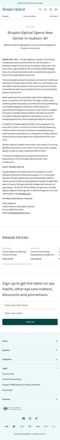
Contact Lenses (29, 16)
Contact (6, 399)
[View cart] (50, 9)
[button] (40, 9)
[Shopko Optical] (13, 9)
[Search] (40, 9)
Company (7, 359)
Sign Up (30, 322)
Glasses (5, 16)
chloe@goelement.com (19, 213)
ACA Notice (7, 390)
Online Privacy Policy (12, 379)
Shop (4, 341)
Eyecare (6, 350)
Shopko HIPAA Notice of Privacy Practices (21, 384)
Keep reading (7, 259)
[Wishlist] (45, 9)
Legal (4, 368)
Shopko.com (25, 193)
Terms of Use (8, 374)
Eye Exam (54, 16)
